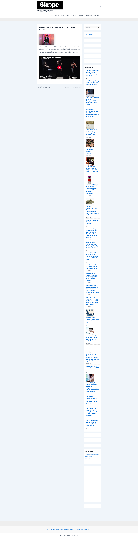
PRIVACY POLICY (87, 529)
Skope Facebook (88, 456)
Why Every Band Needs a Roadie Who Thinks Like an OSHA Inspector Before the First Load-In (92, 301)
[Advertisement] (93, 484)
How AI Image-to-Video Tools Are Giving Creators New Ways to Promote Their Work (92, 412)
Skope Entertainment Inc (45, 10)
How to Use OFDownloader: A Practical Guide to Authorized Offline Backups (91, 400)
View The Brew (88, 462)
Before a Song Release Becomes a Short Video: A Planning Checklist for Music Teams (92, 113)
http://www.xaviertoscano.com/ (45, 80)
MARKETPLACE (73, 529)
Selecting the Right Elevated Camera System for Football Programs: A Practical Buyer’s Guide (92, 357)
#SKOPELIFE (66, 529)
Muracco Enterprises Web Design (92, 454)
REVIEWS (61, 529)
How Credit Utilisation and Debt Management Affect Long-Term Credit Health (92, 101)
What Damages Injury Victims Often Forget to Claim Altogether (92, 82)
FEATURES (53, 529)
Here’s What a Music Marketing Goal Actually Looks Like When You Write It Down (92, 256)
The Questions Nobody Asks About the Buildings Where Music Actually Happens (92, 277)
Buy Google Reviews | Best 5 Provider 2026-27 (92, 367)
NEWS (57, 529)
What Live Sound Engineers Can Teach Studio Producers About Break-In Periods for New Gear (92, 289)
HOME (48, 529)
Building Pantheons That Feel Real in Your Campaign (92, 221)
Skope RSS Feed (88, 458)
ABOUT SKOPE (80, 529)
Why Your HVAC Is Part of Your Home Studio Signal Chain (92, 266)
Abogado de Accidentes (91, 522)
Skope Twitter (88, 460)
